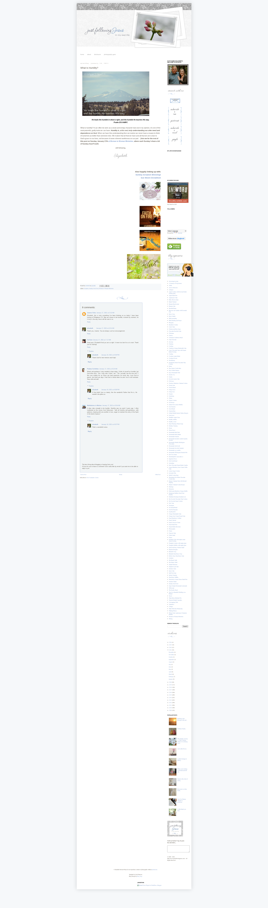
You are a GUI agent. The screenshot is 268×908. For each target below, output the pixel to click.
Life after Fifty (172, 473)
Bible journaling (173, 318)
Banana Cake (172, 306)
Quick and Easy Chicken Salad (176, 547)
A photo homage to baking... (182, 759)
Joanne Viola (91, 313)
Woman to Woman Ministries (106, 288)
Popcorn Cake (172, 533)
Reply (89, 322)
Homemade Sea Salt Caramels (176, 448)
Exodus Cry (172, 374)
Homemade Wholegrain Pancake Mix (178, 452)
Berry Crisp (172, 314)
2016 (170, 692)
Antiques (171, 289)
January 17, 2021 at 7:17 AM (102, 340)
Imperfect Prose (173, 459)
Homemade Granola (174, 436)
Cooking (171, 346)
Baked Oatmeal (172, 302)
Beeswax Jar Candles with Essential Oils (178, 311)
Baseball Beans (172, 308)
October (171, 657)
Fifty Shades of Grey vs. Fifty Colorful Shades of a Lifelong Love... (182, 741)
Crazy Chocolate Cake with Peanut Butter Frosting (177, 351)
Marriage (171, 487)
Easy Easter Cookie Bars (175, 368)
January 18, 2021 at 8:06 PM (110, 389)
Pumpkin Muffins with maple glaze (177, 545)
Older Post (157, 474)
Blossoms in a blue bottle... (182, 789)
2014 (170, 697)
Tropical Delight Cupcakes (175, 600)
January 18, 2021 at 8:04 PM (110, 355)
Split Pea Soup (172, 573)
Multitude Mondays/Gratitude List (177, 497)
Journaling (171, 463)
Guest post (171, 415)
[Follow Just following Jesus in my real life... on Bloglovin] (176, 239)
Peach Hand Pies (173, 524)
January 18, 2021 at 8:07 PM (110, 424)
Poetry (170, 531)
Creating (171, 354)
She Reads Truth (173, 560)
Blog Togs (139, 876)
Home (120, 474)
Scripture (86, 288)
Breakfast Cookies (173, 325)
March (170, 674)
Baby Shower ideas (173, 300)
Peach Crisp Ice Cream (174, 522)
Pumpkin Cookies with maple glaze (177, 543)
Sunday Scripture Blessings (148, 175)
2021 (170, 650)
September (171, 659)
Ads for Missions (173, 287)
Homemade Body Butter (175, 434)
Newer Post (83, 474)
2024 (170, 642)
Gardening (171, 396)
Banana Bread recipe (174, 304)
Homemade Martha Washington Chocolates (177, 443)
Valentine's (171, 604)
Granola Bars (172, 411)
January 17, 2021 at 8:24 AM (108, 369)
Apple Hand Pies (173, 295)
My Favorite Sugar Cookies (176, 501)
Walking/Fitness (173, 611)
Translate (180, 233)
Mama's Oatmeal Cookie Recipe (177, 484)
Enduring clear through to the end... (182, 719)
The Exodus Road (173, 590)
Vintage (171, 606)
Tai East (89, 340)
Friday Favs (172, 392)
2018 (170, 687)
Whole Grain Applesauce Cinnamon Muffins (178, 613)
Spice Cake (171, 571)
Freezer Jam (172, 385)
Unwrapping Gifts (173, 602)
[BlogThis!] (102, 286)
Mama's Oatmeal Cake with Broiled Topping (177, 481)
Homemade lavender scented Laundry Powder (178, 439)
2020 (170, 682)
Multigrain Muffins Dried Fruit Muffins (176, 493)
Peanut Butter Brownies (175, 527)
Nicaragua (171, 505)
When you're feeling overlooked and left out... (182, 770)
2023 (170, 645)
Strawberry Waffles (173, 577)
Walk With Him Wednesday (176, 608)
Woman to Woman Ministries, (122, 141)
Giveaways (171, 402)
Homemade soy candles (175, 450)
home (82, 54)
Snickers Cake (172, 568)
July (170, 664)
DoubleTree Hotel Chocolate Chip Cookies (177, 363)
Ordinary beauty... (181, 728)
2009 (170, 710)
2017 (170, 690)
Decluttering (172, 360)
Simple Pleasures (173, 564)
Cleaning (171, 344)
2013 (170, 700)
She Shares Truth (173, 562)
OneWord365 (172, 512)
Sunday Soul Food (94, 288)
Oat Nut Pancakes (173, 509)
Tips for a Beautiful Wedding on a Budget (177, 592)
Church (171, 335)
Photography (172, 529)
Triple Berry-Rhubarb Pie (175, 598)
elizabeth (90, 328)
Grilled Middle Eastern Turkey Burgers (178, 413)
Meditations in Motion (94, 405)
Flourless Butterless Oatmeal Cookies (178, 383)
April (170, 672)
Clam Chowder (172, 339)
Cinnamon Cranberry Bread (176, 337)
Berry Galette (172, 316)
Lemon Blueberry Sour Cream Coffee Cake (178, 468)
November (171, 654)
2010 (170, 707)
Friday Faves (172, 389)
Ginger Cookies (173, 400)
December (171, 652)
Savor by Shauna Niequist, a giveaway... (181, 800)
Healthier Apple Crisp (174, 417)
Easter (170, 366)
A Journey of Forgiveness (175, 283)
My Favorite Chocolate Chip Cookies (178, 499)
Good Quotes (172, 406)
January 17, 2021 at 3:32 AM (105, 313)
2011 (170, 705)
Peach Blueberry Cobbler (175, 518)
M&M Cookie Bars (174, 475)
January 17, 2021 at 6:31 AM (105, 328)
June (170, 667)
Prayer (170, 537)
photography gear (110, 54)
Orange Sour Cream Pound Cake (177, 516)
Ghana (170, 398)
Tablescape (171, 588)
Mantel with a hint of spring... (182, 779)
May (170, 669)
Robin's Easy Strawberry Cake (176, 556)
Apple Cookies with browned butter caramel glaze (178, 292)
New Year (171, 503)
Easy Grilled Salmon (174, 370)
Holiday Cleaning (173, 426)
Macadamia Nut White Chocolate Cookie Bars (177, 478)
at (109, 141)
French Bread (172, 387)
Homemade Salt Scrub (174, 446)
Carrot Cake (172, 327)
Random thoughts (173, 549)
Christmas (171, 333)
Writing (171, 618)
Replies (91, 351)
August (171, 662)
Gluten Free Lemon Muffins (176, 404)
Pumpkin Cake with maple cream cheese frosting (177, 540)
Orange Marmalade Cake (175, 514)
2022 (170, 647)
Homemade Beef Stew (174, 432)
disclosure (97, 54)
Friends (171, 394)
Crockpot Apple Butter (174, 356)
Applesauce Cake (173, 297)
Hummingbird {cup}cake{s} (176, 456)
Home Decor (172, 430)
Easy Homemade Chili (174, 372)
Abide (170, 285)
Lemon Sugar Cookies (174, 471)
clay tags (171, 342)
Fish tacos (171, 381)
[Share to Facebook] (106, 286)
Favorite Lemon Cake (174, 379)
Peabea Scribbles (93, 369)
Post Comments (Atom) (93, 477)
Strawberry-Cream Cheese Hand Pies (178, 579)
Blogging (171, 322)
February (171, 676)
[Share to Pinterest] (108, 286)
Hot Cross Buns (173, 454)
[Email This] (100, 286)
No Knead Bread (173, 507)
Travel (170, 596)
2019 (170, 685)
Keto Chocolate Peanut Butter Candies (178, 465)
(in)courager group (173, 281)
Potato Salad (172, 535)
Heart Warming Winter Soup (176, 424)
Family (170, 377)
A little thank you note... (181, 809)
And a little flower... (182, 749)
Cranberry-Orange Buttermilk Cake (177, 348)
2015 (170, 695)
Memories (171, 489)
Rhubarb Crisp (172, 551)
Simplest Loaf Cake (174, 566)
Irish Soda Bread (173, 461)
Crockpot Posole (173, 358)
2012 (170, 702)
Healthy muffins (173, 419)
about (89, 54)
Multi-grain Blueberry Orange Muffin (178, 491)
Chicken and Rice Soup (174, 329)
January (171, 679)
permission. (154, 869)
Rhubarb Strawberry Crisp (175, 554)
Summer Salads (173, 581)
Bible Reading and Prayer (175, 320)
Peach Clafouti (172, 520)
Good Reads (172, 409)
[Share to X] (104, 286)
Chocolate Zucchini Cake (175, 331)
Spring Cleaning (173, 575)
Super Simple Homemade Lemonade (178, 586)
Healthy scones (172, 421)
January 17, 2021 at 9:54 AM (111, 405)
